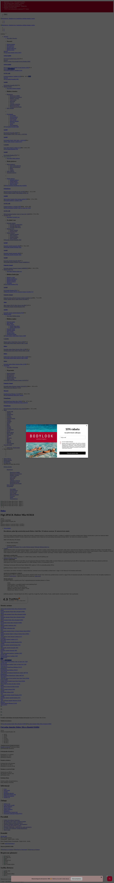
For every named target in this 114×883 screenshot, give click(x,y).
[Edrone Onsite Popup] (57, 441)
